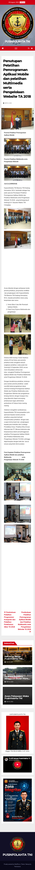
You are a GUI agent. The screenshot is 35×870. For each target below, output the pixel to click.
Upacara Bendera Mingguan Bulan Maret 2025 (17, 678)
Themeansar (17, 866)
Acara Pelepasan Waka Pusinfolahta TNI (17, 697)
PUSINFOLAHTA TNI (17, 41)
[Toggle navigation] (16, 48)
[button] (28, 48)
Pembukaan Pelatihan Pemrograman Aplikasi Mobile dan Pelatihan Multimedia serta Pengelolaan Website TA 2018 (24, 620)
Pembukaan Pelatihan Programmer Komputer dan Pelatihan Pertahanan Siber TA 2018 (10, 619)
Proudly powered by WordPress (12, 864)
